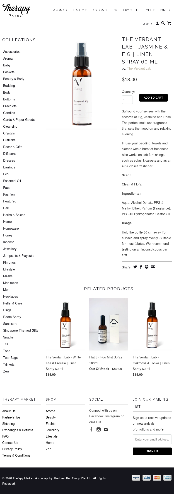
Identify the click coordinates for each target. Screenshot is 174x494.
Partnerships (11, 417)
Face (6, 187)
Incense (8, 242)
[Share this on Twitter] (134, 267)
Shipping (8, 423)
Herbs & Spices (14, 215)
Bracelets (10, 106)
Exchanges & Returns (17, 430)
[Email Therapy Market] (106, 429)
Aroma (60, 10)
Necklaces (10, 296)
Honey (7, 235)
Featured (9, 201)
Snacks (8, 337)
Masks (7, 276)
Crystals (9, 133)
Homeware (11, 228)
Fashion (99, 10)
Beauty (79, 10)
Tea (6, 344)
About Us (8, 411)
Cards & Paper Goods (19, 119)
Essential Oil (12, 181)
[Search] (163, 24)
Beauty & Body (13, 79)
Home (164, 10)
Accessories (11, 51)
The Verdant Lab (139, 68)
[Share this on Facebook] (140, 267)
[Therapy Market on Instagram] (99, 429)
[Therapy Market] (21, 10)
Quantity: (128, 91)
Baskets (8, 72)
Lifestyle (145, 10)
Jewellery (121, 10)
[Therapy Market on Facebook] (91, 429)
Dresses (9, 160)
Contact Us (10, 442)
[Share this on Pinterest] (146, 267)
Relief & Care (12, 303)
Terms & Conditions (16, 455)
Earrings (9, 167)
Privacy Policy (12, 449)
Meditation (10, 283)
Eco (6, 174)
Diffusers (9, 153)
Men (6, 289)
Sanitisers (10, 323)
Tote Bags (10, 357)
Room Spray (12, 317)
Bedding (9, 85)
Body (6, 92)
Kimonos (9, 262)
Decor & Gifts (12, 147)
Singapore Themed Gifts (20, 330)
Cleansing (10, 126)
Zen (147, 23)
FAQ (5, 436)
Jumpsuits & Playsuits (18, 255)
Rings (7, 310)
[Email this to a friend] (152, 267)
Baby (6, 65)
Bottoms (9, 99)
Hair (6, 208)
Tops (6, 351)
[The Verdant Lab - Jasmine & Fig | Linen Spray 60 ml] (81, 82)
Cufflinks (9, 140)
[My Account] (157, 24)
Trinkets (8, 364)
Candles (9, 113)
